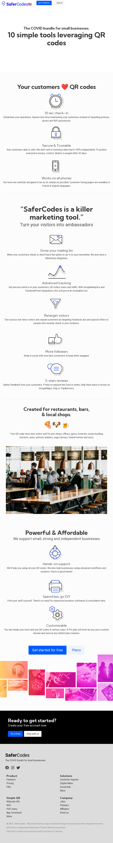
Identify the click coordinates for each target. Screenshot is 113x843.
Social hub (65, 787)
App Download (13, 812)
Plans (76, 650)
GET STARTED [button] (44, 3)
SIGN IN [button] (59, 3)
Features (11, 779)
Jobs (62, 801)
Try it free (15, 733)
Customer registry (69, 779)
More (62, 790)
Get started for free (47, 650)
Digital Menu (66, 783)
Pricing (10, 783)
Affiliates (64, 809)
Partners (64, 805)
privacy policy (36, 831)
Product (11, 776)
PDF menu (11, 809)
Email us (64, 812)
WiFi (8, 805)
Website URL (13, 801)
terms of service (54, 831)
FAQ (8, 787)
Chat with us (32, 733)
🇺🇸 (18, 4)
